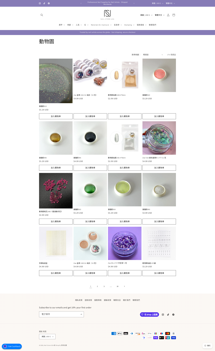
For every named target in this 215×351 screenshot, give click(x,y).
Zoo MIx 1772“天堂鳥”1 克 (117, 263)
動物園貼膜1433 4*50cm (117, 95)
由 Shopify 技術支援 (60, 345)
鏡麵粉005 (77, 158)
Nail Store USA (49, 345)
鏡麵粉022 (77, 209)
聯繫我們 (136, 300)
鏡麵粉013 (43, 106)
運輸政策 (107, 300)
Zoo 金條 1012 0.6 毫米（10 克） (85, 95)
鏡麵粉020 (146, 95)
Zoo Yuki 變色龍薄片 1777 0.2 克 (154, 158)
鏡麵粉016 (112, 209)
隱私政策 (78, 300)
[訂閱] (81, 314)
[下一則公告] (134, 3)
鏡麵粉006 (43, 158)
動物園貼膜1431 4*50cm (117, 158)
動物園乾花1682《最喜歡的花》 (51, 212)
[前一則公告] (81, 3)
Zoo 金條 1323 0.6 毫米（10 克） (85, 263)
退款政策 (88, 300)
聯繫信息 (117, 300)
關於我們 (126, 300)
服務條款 (98, 300)
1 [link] (90, 286)
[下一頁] (124, 286)
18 (117, 286)
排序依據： (136, 55)
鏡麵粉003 (146, 209)
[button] (42, 15)
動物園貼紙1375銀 (149, 263)
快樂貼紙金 (43, 263)
